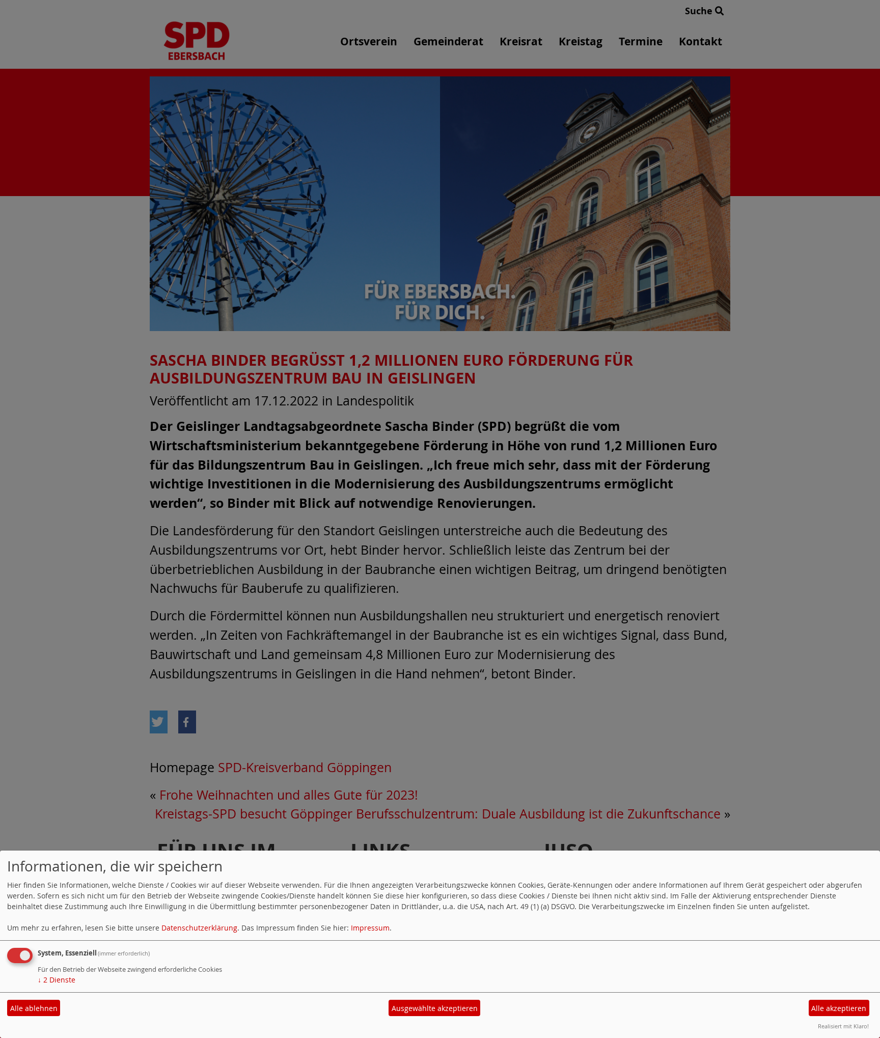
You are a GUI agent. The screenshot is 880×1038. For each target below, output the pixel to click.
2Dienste (56, 980)
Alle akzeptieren (838, 1008)
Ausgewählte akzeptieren (435, 1008)
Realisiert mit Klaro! (843, 1026)
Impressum (370, 928)
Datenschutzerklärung (199, 928)
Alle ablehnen (34, 1008)
